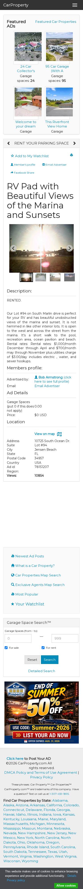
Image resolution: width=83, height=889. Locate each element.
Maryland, (58, 819)
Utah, (63, 852)
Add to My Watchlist (31, 156)
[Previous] (9, 143)
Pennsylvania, (15, 847)
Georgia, (63, 810)
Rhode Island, (38, 847)
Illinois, (33, 814)
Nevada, (10, 833)
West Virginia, (66, 856)
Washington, (44, 856)
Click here (15, 758)
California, (55, 805)
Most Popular (26, 594)
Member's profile (24, 164)
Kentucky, (12, 819)
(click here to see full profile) (53, 379)
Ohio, (22, 842)
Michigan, (38, 824)
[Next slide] (69, 248)
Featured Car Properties (55, 22)
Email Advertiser (56, 164)
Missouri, (29, 828)
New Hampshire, (32, 833)
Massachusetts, (16, 824)
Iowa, (58, 814)
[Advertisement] (41, 514)
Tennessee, (38, 852)
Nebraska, (62, 828)
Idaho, (21, 814)
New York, (26, 838)
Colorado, (71, 805)
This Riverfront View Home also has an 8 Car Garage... (57, 128)
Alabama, (60, 800)
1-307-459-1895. (59, 793)
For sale (14, 647)
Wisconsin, (12, 861)
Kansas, (69, 814)
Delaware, (35, 810)
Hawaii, (9, 814)
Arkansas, (38, 805)
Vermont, (11, 856)
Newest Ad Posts (29, 556)
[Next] (74, 143)
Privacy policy (16, 880)
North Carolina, (48, 838)
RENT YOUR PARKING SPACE (41, 143)
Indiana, (46, 814)
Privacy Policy (41, 777)
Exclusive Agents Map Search (39, 585)
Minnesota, (55, 824)
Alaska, (9, 805)
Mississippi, (12, 828)
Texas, (53, 852)
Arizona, (23, 805)
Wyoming (30, 861)
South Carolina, (63, 847)
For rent (51, 647)
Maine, (44, 819)
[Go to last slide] (13, 248)
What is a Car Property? (34, 566)
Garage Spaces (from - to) (21, 630)
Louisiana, (29, 819)
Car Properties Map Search (37, 575)
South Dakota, (15, 852)
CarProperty (15, 5)
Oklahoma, (36, 842)
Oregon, (53, 842)
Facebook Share (23, 172)
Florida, (50, 810)
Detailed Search (41, 671)
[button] (26, 277)
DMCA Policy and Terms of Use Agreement (40, 772)
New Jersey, (57, 833)
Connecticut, (14, 810)
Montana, (45, 828)
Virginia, (26, 856)
